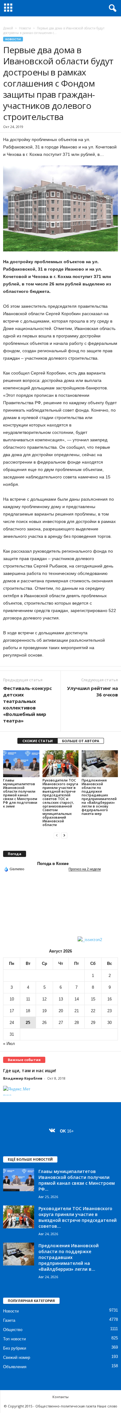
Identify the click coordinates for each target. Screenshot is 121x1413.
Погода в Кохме (53, 863)
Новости (25, 28)
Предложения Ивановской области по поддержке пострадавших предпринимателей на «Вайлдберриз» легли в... (68, 1257)
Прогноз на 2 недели (85, 869)
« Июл (9, 1043)
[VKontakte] (53, 1131)
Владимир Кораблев (22, 1078)
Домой (8, 28)
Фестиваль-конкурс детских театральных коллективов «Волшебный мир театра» (27, 704)
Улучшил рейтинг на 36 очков (92, 691)
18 (28, 1010)
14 (76, 999)
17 (12, 1010)
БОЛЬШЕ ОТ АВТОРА (80, 741)
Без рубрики (14, 1348)
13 (61, 999)
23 (109, 1010)
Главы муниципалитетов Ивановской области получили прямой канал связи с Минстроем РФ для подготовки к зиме (20, 793)
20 (61, 1010)
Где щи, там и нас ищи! (29, 1070)
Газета (9, 1320)
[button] (111, 8)
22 (93, 1010)
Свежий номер (16, 1357)
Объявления (14, 1366)
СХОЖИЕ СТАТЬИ (37, 741)
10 (12, 999)
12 (44, 999)
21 (76, 1010)
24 (12, 1022)
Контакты (60, 1396)
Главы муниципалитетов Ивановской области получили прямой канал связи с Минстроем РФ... (76, 1180)
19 (44, 1010)
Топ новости (14, 1339)
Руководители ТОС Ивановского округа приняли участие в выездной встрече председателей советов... (77, 1217)
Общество (12, 1329)
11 (28, 999)
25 (28, 1022)
